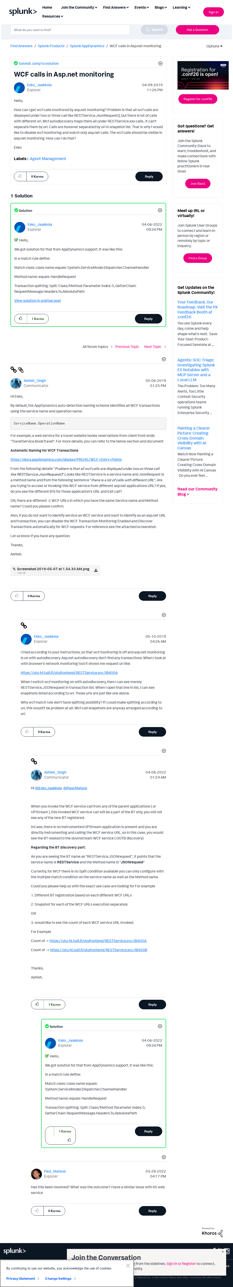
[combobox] (89, 29)
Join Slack (197, 183)
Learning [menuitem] (180, 7)
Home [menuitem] (47, 7)
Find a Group (198, 258)
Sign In (213, 12)
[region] (67, 1273)
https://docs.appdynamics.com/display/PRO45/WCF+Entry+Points (66, 459)
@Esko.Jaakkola (48, 788)
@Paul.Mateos (75, 788)
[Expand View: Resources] (62, 16)
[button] (160, 64)
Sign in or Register (181, 1263)
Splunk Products (51, 46)
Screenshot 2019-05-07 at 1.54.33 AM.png (53, 569)
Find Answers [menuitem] (114, 7)
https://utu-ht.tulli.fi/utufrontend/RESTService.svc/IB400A (69, 672)
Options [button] (211, 46)
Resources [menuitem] (51, 16)
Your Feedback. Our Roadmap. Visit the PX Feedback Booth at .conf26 (197, 309)
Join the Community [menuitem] (77, 7)
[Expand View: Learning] (189, 7)
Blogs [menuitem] (159, 7)
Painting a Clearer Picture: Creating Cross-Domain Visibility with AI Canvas (193, 437)
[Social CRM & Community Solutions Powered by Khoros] (212, 1232)
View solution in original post (37, 300)
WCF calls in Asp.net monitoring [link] (135, 46)
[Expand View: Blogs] (165, 7)
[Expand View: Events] (147, 7)
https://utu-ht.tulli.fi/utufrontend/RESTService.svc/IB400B (98, 950)
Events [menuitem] (140, 7)
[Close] (128, 1265)
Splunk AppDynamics (87, 46)
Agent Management (48, 158)
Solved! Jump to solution (39, 63)
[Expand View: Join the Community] (96, 7)
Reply (149, 176)
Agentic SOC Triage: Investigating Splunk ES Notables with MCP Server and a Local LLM (196, 369)
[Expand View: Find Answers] (127, 7)
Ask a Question (197, 29)
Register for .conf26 (198, 99)
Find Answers (21, 46)
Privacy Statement (20, 1278)
